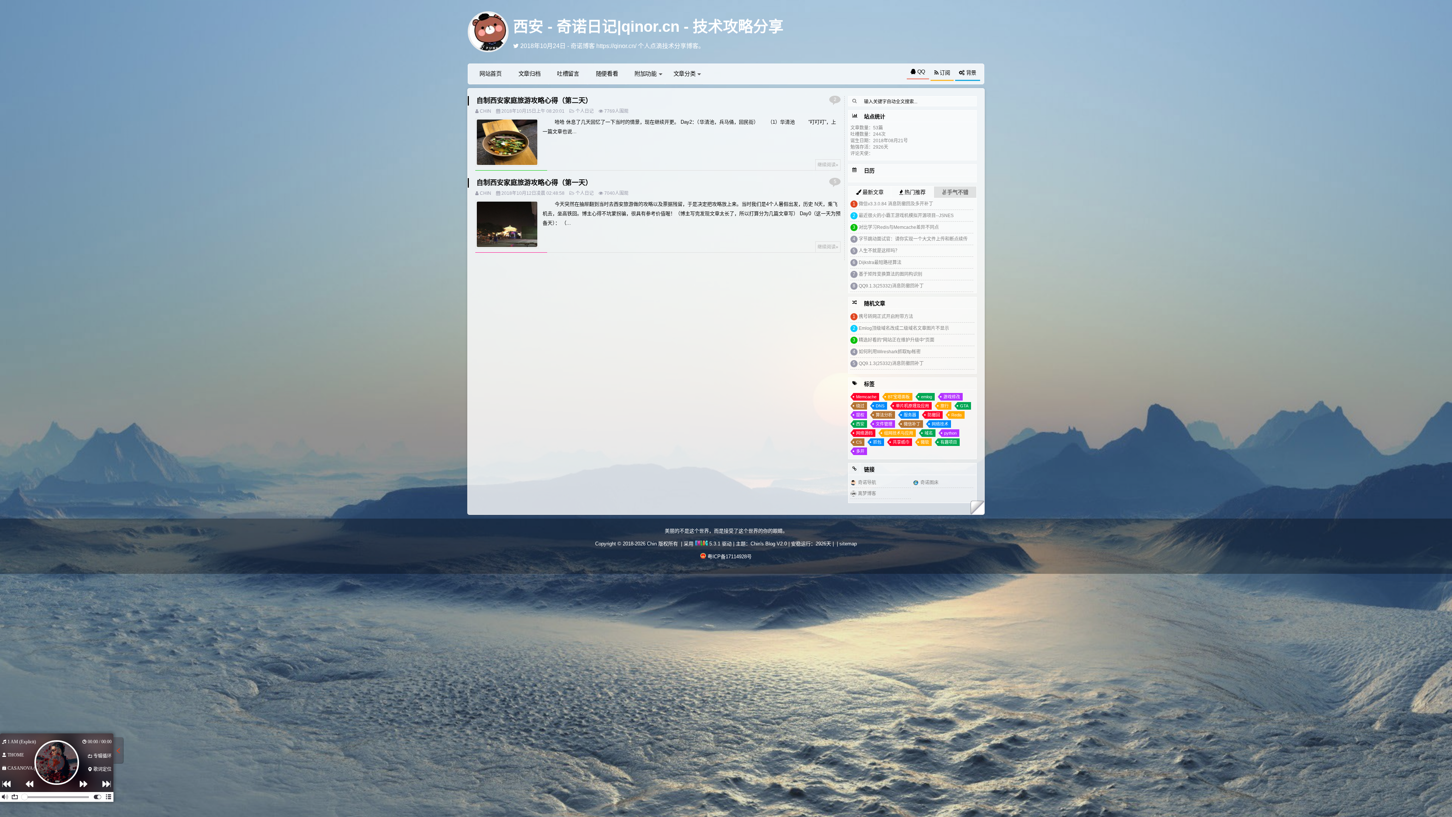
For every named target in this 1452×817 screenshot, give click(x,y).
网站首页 (490, 73)
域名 (929, 433)
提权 (860, 415)
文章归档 (529, 73)
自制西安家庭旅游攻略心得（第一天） (534, 182)
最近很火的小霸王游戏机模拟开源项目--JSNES (906, 215)
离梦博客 (867, 493)
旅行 (944, 406)
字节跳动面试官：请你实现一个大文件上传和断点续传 (913, 239)
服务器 (910, 415)
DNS (880, 406)
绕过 (860, 406)
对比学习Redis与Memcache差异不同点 (899, 227)
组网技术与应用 (898, 433)
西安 (860, 424)
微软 (925, 442)
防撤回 (934, 415)
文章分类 (684, 73)
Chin (485, 111)
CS (859, 442)
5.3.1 (714, 544)
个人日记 (585, 111)
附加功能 (645, 73)
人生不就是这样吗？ (879, 250)
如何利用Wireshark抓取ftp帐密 (890, 351)
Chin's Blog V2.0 (769, 544)
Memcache (866, 397)
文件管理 (884, 424)
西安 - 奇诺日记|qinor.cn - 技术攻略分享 (648, 26)
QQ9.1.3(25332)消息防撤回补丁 (891, 286)
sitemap (848, 544)
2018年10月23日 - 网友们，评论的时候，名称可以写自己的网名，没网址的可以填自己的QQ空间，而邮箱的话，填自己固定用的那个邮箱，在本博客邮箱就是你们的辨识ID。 (752, 46)
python (950, 433)
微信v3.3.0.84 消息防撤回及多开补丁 (896, 204)
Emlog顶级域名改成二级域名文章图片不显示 (904, 328)
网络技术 (940, 424)
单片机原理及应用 (912, 406)
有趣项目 (948, 442)
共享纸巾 (901, 442)
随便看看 (607, 73)
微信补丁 (912, 424)
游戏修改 (951, 397)
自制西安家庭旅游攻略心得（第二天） (534, 100)
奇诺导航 (867, 482)
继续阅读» (828, 165)
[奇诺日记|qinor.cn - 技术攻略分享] (488, 31)
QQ (920, 71)
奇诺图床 (929, 482)
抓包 (877, 442)
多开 (860, 451)
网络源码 (864, 433)
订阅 (944, 73)
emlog (926, 397)
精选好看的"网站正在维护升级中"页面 (896, 340)
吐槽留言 (568, 73)
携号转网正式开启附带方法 (886, 316)
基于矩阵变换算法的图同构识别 (890, 274)
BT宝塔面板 (899, 397)
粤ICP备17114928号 (729, 556)
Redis (956, 415)
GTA (964, 406)
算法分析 (884, 415)
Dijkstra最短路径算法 (880, 262)
